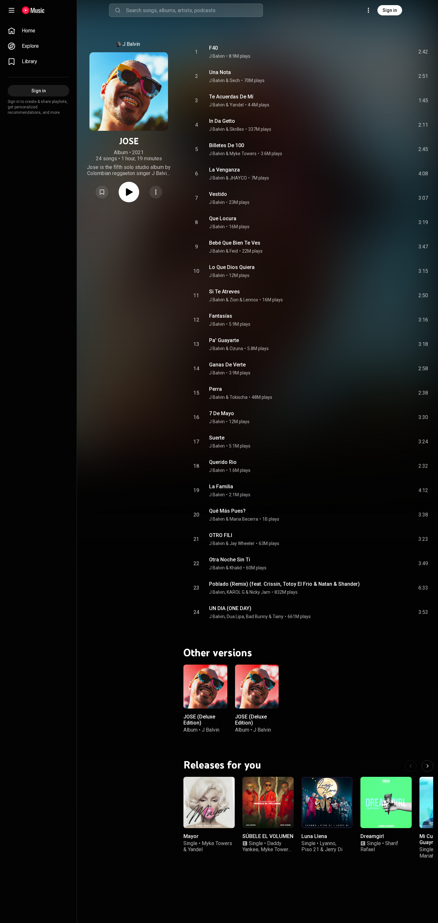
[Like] (375, 52)
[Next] (427, 766)
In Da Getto (222, 121)
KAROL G (236, 592)
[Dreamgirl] (386, 802)
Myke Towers (243, 153)
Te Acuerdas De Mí (231, 97)
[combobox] (194, 10)
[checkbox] (423, 52)
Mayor (190, 836)
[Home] (33, 10)
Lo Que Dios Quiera (232, 267)
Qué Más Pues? (227, 511)
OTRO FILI (220, 535)
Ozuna (236, 348)
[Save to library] (102, 192)
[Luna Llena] (327, 802)
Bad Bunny (257, 616)
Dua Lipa (235, 616)
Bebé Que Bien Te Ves (234, 243)
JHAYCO (238, 177)
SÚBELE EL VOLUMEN (267, 836)
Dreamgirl (372, 836)
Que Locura (222, 218)
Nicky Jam (259, 592)
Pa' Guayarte (224, 340)
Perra (215, 389)
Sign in (390, 10)
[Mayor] (209, 802)
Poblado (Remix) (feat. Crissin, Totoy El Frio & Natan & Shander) (284, 584)
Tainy (278, 616)
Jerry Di (333, 849)
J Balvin (131, 44)
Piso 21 (310, 849)
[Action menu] (155, 192)
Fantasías (220, 316)
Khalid (236, 567)
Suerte (216, 438)
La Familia (221, 486)
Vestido (218, 194)
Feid (234, 251)
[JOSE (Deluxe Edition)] (205, 687)
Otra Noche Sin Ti (229, 560)
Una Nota (220, 72)
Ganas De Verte (227, 365)
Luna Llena (314, 836)
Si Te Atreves (224, 292)
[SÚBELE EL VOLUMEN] (268, 802)
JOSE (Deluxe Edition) (199, 719)
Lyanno (327, 843)
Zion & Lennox (244, 299)
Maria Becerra (244, 519)
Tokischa (239, 397)
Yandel (237, 104)
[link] (38, 30)
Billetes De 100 (226, 145)
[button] (102, 192)
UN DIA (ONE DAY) (230, 608)
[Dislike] (387, 52)
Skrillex (237, 129)
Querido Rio (223, 462)
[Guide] (11, 10)
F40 (213, 48)
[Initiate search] (118, 10)
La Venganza (224, 170)
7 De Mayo (221, 413)
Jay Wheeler (242, 543)
